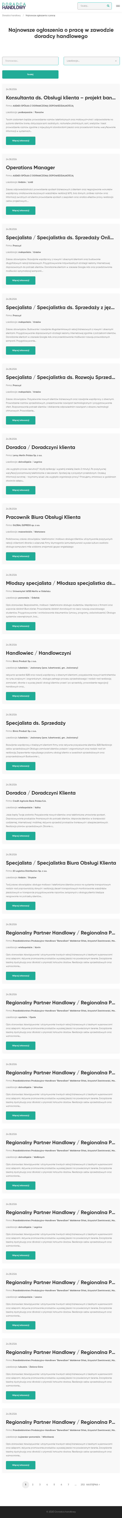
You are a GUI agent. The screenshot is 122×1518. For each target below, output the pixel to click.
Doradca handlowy (11, 16)
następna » (93, 1485)
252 (83, 1485)
